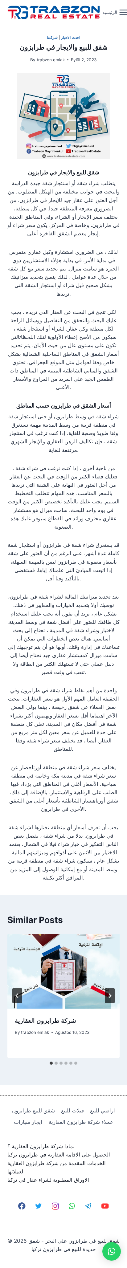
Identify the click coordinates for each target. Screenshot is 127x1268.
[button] (111, 1251)
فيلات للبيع (72, 1110)
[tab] (51, 1063)
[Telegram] (88, 1206)
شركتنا (52, 37)
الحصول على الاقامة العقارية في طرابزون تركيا (58, 1155)
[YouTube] (105, 1206)
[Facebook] (22, 1206)
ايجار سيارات (28, 1122)
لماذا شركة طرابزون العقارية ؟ (41, 1146)
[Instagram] (55, 1206)
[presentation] (63, 971)
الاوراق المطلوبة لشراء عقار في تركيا (48, 1180)
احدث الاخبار (70, 37)
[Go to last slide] (17, 995)
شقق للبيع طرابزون (33, 1110)
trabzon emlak (51, 59)
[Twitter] (38, 1206)
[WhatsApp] (72, 1206)
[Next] (110, 995)
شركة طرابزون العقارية (45, 1020)
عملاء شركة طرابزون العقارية (81, 1122)
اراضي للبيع (102, 1110)
